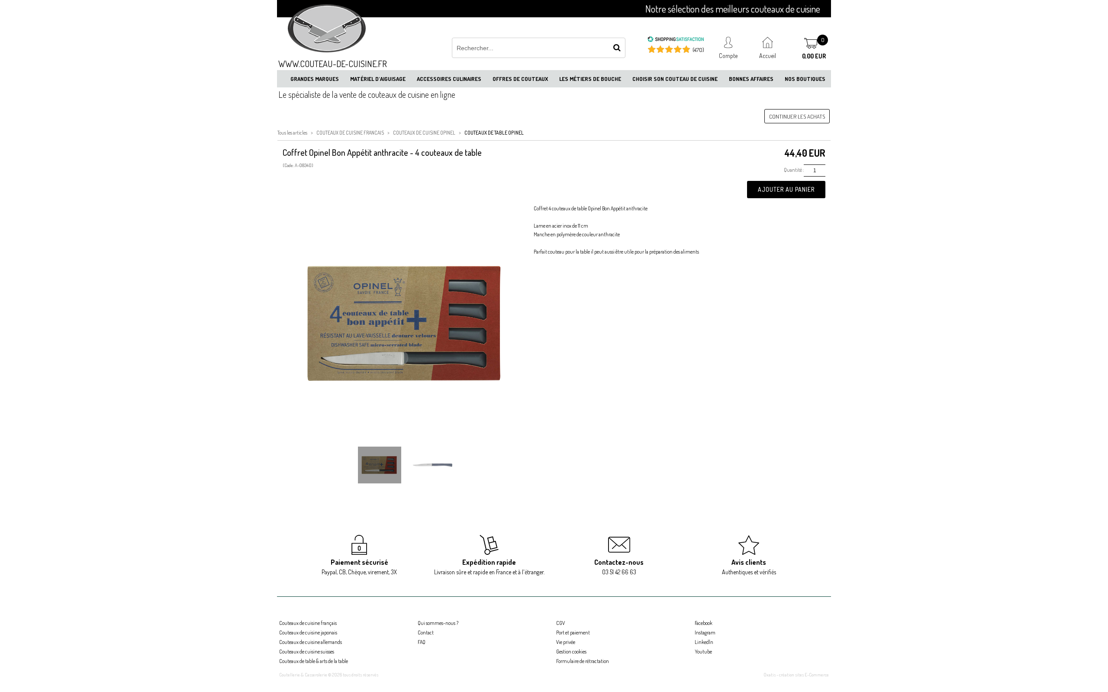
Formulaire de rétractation (582, 661)
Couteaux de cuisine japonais (308, 632)
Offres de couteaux (520, 78)
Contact (426, 632)
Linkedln (704, 642)
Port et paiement (573, 632)
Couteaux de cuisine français (308, 623)
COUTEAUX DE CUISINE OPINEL (424, 132)
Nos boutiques (805, 78)
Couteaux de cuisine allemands (310, 642)
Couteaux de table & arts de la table (313, 661)
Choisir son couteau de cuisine (675, 78)
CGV (560, 623)
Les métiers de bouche (590, 78)
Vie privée (565, 642)
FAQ (421, 642)
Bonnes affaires (751, 78)
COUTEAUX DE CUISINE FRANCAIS (350, 132)
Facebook (703, 623)
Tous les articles (292, 132)
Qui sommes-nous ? (438, 623)
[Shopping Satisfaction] (675, 40)
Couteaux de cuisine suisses (306, 651)
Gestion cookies (571, 651)
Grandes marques (314, 78)
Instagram (705, 632)
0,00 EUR (814, 56)
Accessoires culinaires (449, 78)
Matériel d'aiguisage (378, 78)
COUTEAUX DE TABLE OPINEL (494, 132)
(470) (698, 49)
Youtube (703, 651)
